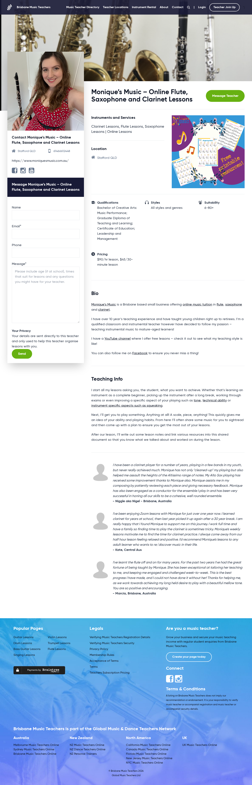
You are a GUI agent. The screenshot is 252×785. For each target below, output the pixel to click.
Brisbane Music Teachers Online (34, 754)
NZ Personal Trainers (83, 754)
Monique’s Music (103, 304)
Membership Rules (102, 655)
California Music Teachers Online (148, 745)
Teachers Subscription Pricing (110, 672)
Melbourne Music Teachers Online (36, 745)
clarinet (104, 309)
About (164, 7)
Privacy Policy (99, 649)
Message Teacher (225, 96)
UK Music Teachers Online (199, 745)
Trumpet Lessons (59, 643)
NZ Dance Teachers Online (87, 749)
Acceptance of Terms (104, 661)
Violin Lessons (57, 637)
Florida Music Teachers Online (146, 754)
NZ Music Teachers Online (87, 745)
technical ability (215, 400)
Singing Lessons (24, 655)
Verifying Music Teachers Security (112, 643)
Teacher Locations (115, 7)
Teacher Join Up (224, 7)
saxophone (233, 304)
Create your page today (189, 656)
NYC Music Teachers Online (144, 762)
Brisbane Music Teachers (33, 7)
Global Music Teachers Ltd (126, 775)
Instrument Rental (144, 7)
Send (22, 354)
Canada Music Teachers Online (147, 749)
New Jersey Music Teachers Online (149, 758)
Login (202, 7)
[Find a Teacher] (188, 7)
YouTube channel (117, 338)
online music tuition (197, 304)
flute (220, 304)
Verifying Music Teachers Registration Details (120, 637)
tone (197, 400)
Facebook (140, 353)
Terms (94, 666)
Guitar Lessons (23, 637)
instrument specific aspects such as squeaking (126, 405)
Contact (177, 7)
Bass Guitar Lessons (26, 649)
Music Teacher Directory (82, 7)
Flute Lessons (57, 649)
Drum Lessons (22, 643)
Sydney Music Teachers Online (33, 749)
